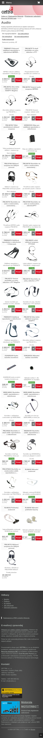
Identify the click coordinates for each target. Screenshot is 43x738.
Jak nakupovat (8, 605)
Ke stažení (7, 603)
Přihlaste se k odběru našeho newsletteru (15, 630)
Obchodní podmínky (10, 607)
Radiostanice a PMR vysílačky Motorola (16, 618)
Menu (9, 2)
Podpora (6, 601)
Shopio (33, 729)
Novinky (6, 599)
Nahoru (41, 734)
